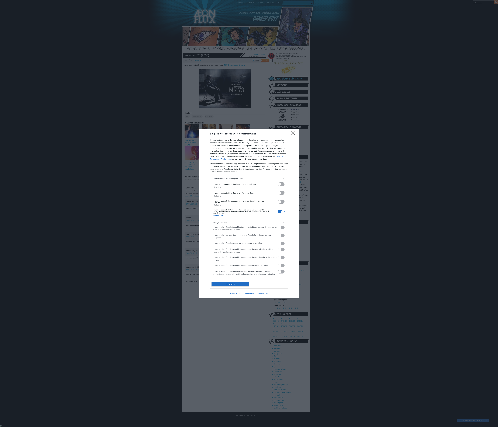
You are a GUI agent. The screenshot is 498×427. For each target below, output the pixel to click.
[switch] (281, 184)
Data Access (249, 293)
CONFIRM (230, 284)
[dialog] (249, 213)
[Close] (293, 134)
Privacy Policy (263, 293)
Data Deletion (234, 293)
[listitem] (249, 178)
